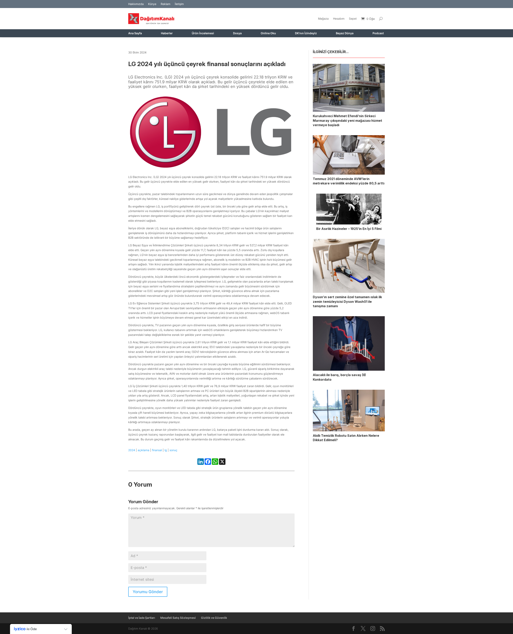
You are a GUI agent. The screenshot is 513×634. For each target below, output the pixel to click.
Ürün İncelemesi (203, 33)
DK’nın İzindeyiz (306, 33)
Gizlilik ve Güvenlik (214, 617)
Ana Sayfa (135, 33)
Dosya (237, 33)
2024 (131, 450)
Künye (152, 4)
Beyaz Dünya (344, 33)
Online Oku (268, 33)
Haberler (167, 33)
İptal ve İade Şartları (141, 617)
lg (166, 450)
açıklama (143, 450)
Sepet (353, 18)
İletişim (179, 4)
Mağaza (323, 18)
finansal (157, 450)
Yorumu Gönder (148, 591)
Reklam (165, 4)
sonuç (173, 450)
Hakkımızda (136, 4)
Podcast (378, 33)
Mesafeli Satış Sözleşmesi (178, 617)
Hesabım (338, 18)
